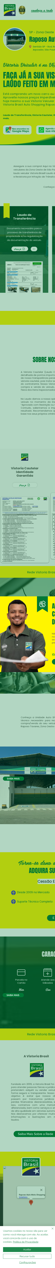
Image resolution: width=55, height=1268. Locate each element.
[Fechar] (50, 1230)
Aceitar (27, 1249)
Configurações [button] (27, 1262)
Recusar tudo (27, 1256)
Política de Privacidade (25, 1241)
